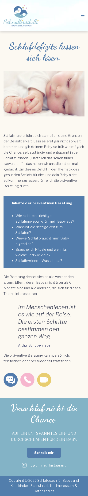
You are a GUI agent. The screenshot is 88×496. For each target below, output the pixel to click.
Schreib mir (44, 453)
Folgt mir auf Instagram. (46, 465)
